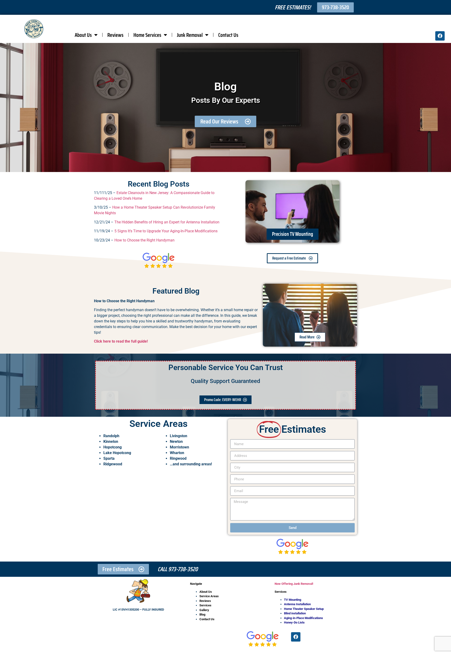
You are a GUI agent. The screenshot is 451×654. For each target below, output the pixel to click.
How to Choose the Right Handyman (144, 240)
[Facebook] (440, 36)
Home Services (147, 35)
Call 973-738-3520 (178, 569)
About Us (83, 35)
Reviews (115, 35)
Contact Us (228, 35)
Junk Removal (190, 35)
